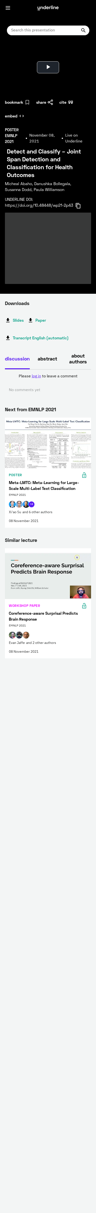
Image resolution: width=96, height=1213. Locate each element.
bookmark (14, 102)
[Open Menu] (8, 8)
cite (62, 102)
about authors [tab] (78, 358)
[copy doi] (81, 206)
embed (11, 116)
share (41, 102)
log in (36, 376)
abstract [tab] (47, 358)
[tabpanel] (48, 383)
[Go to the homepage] (48, 7)
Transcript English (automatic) (41, 337)
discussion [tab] (17, 358)
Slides (18, 320)
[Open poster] (13, 51)
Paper (40, 320)
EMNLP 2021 (42, 409)
